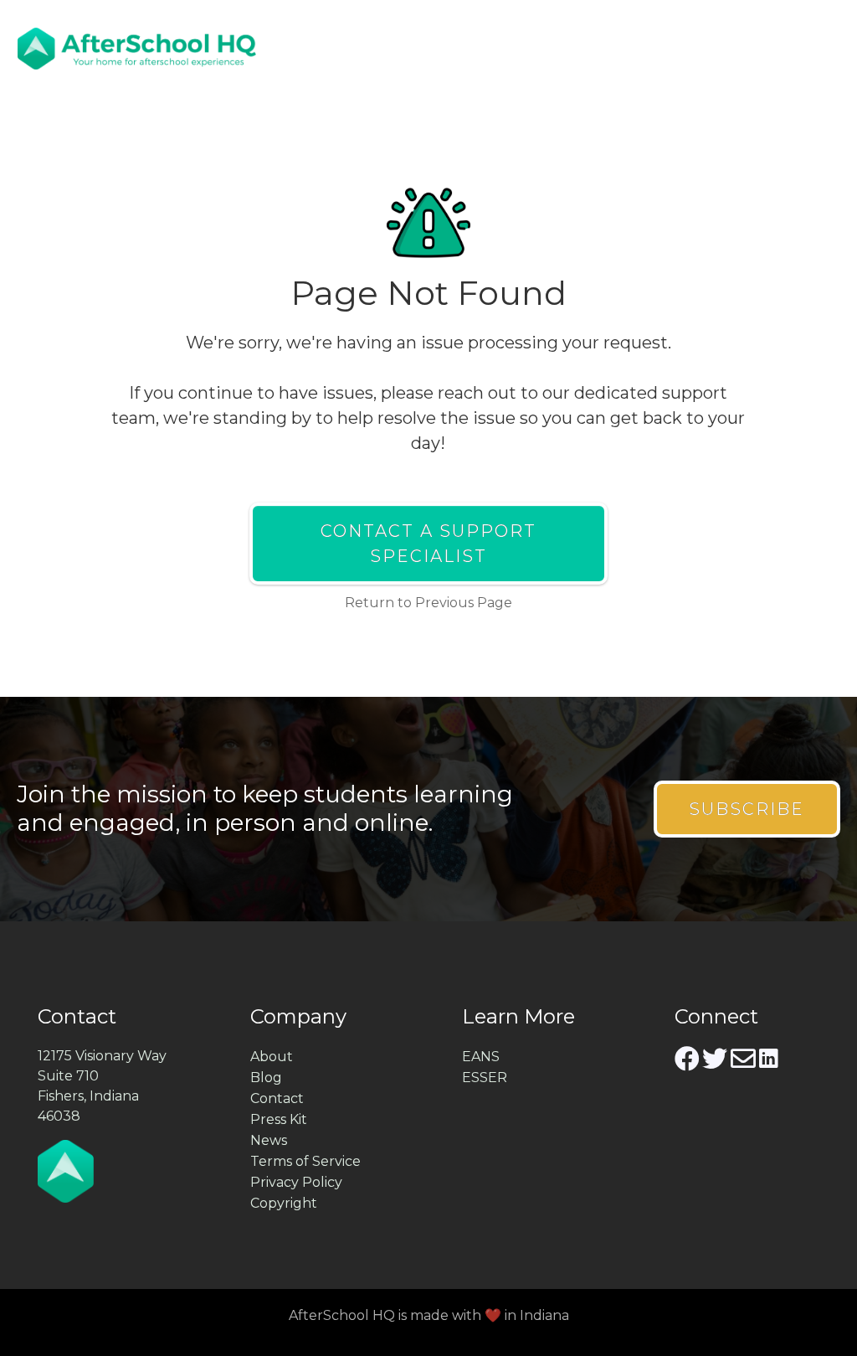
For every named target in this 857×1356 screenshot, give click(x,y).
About (271, 1057)
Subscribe (746, 809)
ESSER (484, 1077)
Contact (277, 1098)
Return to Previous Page (428, 603)
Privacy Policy (296, 1182)
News (268, 1140)
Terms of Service (305, 1161)
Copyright (283, 1203)
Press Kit (278, 1119)
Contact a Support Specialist (428, 543)
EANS (481, 1057)
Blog (266, 1077)
